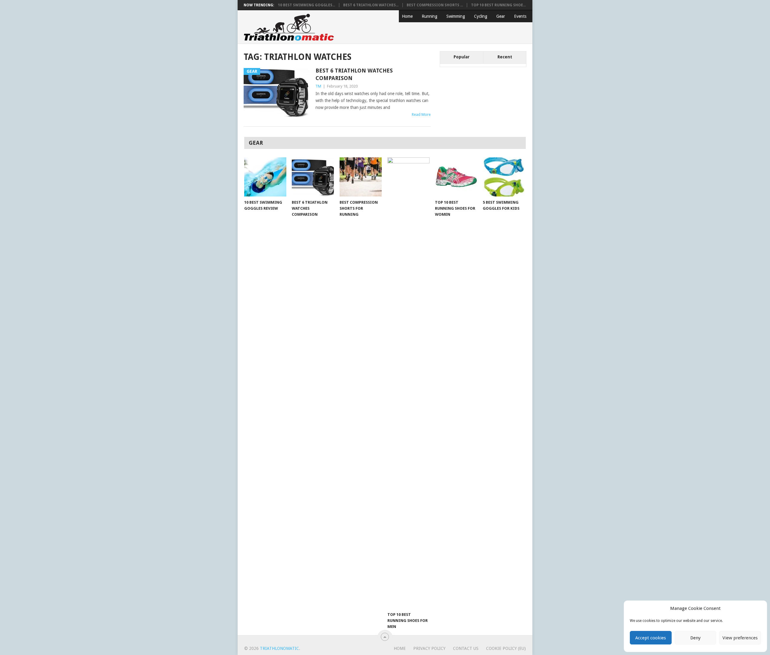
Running (429, 16)
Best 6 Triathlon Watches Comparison (354, 74)
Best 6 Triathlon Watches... (371, 5)
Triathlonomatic (279, 648)
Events (520, 16)
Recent (504, 56)
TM (318, 86)
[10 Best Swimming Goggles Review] (265, 176)
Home (407, 16)
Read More (421, 114)
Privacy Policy (429, 648)
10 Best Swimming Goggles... (306, 5)
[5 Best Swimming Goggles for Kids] (504, 176)
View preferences (740, 638)
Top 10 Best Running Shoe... (498, 5)
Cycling (480, 16)
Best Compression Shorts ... (435, 5)
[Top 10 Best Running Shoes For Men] (408, 383)
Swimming (455, 16)
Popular (462, 56)
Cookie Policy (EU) (506, 648)
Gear (500, 16)
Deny (695, 638)
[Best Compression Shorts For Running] (361, 176)
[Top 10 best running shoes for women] (456, 176)
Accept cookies (650, 638)
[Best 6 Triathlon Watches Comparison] (313, 176)
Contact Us (466, 648)
